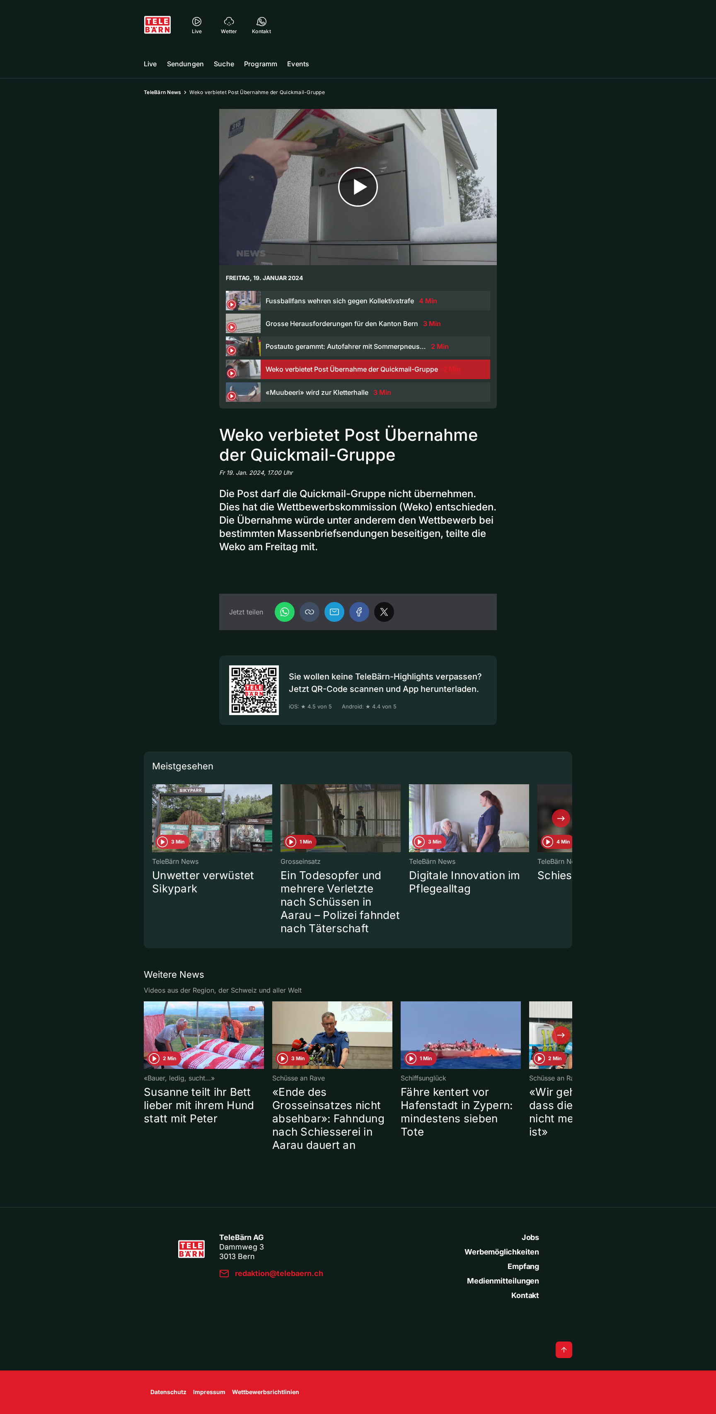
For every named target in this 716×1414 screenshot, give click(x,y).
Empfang (523, 1266)
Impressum (209, 1391)
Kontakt (525, 1295)
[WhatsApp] (285, 612)
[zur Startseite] (157, 25)
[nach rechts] (561, 818)
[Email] (334, 612)
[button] (309, 612)
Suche (224, 64)
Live (150, 64)
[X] (384, 612)
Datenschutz (168, 1391)
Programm (260, 64)
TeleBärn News (162, 92)
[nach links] (155, 818)
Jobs (530, 1237)
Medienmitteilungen (503, 1280)
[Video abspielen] (358, 187)
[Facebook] (359, 612)
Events (298, 64)
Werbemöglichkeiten (501, 1251)
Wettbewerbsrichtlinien (265, 1391)
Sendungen (185, 64)
